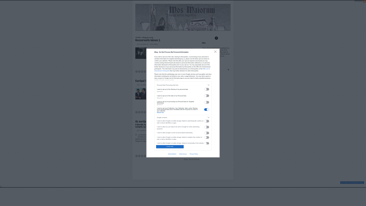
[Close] (216, 52)
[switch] (206, 89)
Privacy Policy (194, 154)
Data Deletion (172, 154)
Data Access (183, 154)
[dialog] (183, 103)
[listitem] (183, 85)
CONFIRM (169, 146)
